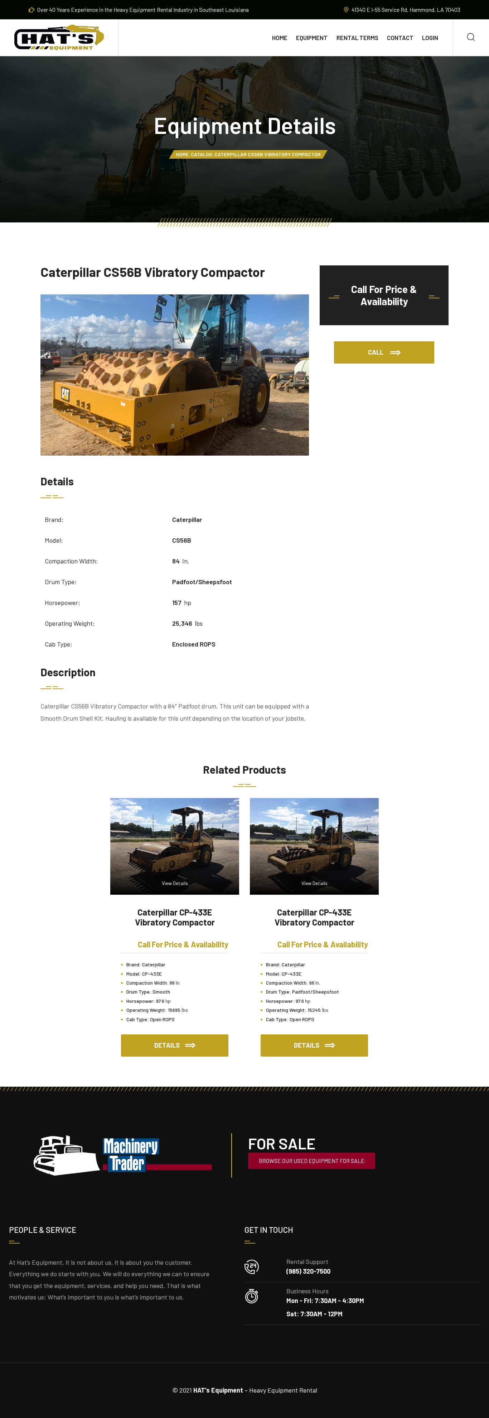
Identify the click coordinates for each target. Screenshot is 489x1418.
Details (191, 1041)
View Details (175, 883)
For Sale (281, 1143)
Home (279, 37)
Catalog (201, 154)
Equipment (312, 37)
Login (430, 37)
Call (376, 352)
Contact (400, 37)
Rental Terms (357, 37)
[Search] (471, 38)
